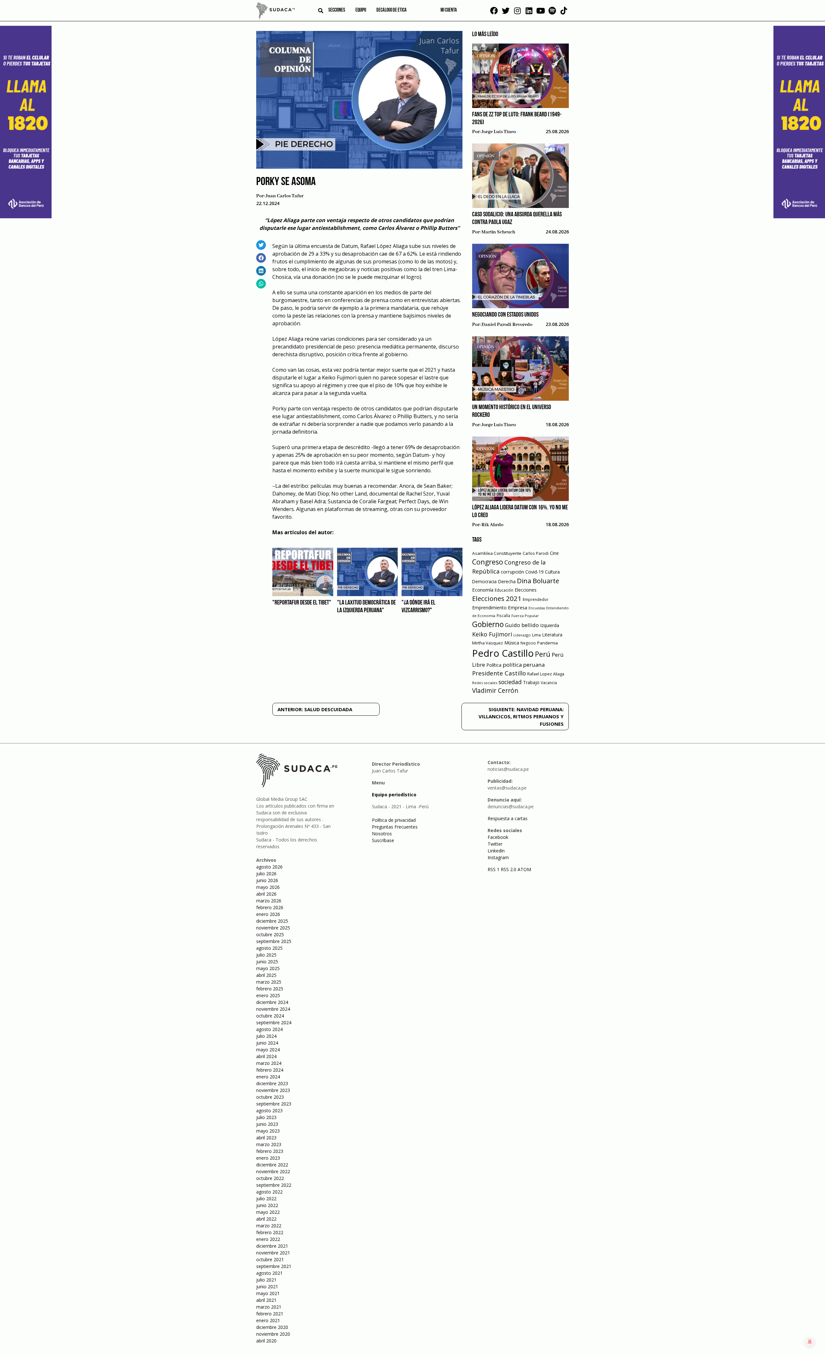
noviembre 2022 (273, 1171)
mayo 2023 (268, 1131)
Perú (542, 654)
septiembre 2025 (273, 941)
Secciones (336, 10)
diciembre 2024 (272, 1002)
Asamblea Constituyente (496, 553)
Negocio (528, 643)
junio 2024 (267, 1043)
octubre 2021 (270, 1259)
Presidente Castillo (499, 673)
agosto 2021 (269, 1273)
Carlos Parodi (535, 553)
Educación (504, 590)
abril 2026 (266, 894)
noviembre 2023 (273, 1090)
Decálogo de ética (391, 10)
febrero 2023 (269, 1151)
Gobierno (488, 624)
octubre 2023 (270, 1097)
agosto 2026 (269, 867)
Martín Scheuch (498, 232)
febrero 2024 (269, 1070)
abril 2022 (266, 1219)
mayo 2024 (268, 1049)
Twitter (495, 844)
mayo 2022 (268, 1212)
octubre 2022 (270, 1178)
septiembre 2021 (273, 1266)
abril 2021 (266, 1300)
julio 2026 (266, 873)
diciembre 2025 (272, 921)
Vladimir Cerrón (495, 690)
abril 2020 (266, 1341)
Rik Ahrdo (492, 525)
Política (493, 665)
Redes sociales (484, 682)
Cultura (552, 572)
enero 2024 (268, 1077)
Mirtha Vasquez (487, 643)
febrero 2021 (269, 1314)
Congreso (487, 561)
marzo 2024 (268, 1063)
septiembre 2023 (273, 1104)
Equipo (360, 10)
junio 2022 (267, 1205)
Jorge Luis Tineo (498, 132)
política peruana (524, 664)
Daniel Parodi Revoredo (506, 325)
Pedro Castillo (503, 653)
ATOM (524, 869)
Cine (554, 553)
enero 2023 (268, 1158)
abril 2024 (266, 1056)
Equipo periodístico (394, 794)
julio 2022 (266, 1198)
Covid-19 (534, 572)
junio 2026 (267, 880)
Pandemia (547, 643)
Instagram (498, 857)
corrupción (512, 571)
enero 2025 (268, 995)
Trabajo (531, 682)
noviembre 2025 (273, 928)
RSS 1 (494, 869)
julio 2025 (266, 955)
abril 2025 (266, 975)
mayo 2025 (268, 968)
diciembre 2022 (272, 1165)
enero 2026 (268, 914)
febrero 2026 (269, 907)
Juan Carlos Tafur (285, 196)
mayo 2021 (268, 1293)
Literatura (552, 635)
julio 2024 (266, 1036)
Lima (536, 635)
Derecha (507, 581)
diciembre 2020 (272, 1327)
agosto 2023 (269, 1110)
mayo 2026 (268, 887)
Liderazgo (522, 635)
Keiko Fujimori (492, 634)
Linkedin (496, 851)
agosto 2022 (269, 1192)
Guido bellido (522, 625)
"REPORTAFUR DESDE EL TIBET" (301, 603)
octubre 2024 (270, 1016)
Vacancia (549, 682)
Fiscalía (503, 615)
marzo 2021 (268, 1307)
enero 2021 (268, 1320)
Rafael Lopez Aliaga (545, 674)
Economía (482, 589)
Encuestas (537, 608)
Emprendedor (535, 599)
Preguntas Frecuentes (395, 827)
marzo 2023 (268, 1144)
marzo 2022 (268, 1226)
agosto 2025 (269, 948)
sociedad (510, 682)
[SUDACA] (275, 12)
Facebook (498, 837)
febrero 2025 (269, 989)
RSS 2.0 (508, 869)
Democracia (484, 581)
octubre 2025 (270, 934)
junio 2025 (267, 961)
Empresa (517, 607)
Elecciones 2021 (496, 598)
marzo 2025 (268, 982)
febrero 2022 (269, 1232)
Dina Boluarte (538, 580)
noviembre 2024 (273, 1009)
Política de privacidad (394, 820)
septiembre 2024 (273, 1022)
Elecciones (526, 590)
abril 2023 (266, 1138)
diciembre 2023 (272, 1083)
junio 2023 (267, 1124)
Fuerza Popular (525, 615)
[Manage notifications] (810, 1342)
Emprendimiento (489, 607)
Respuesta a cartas (508, 818)
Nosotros (382, 833)
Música (511, 643)
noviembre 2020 (273, 1334)
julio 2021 (266, 1280)
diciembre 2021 (272, 1246)
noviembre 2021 (273, 1253)
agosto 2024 (269, 1029)
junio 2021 (267, 1286)
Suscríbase (383, 840)
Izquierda (549, 625)
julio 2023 (266, 1117)
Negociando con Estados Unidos (505, 315)
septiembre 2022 (273, 1185)
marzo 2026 (268, 901)
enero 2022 (268, 1239)
